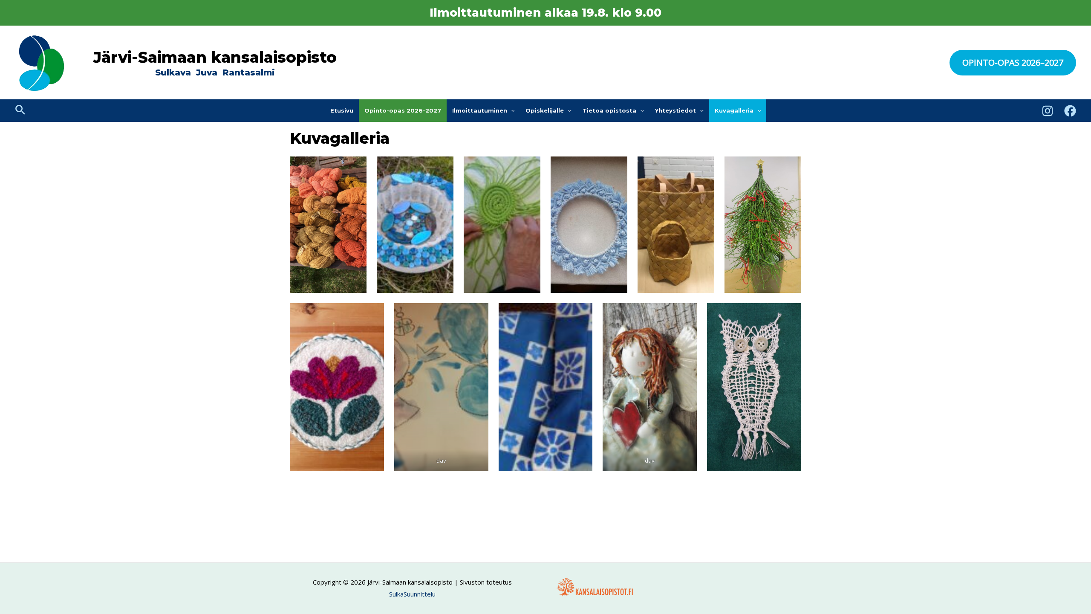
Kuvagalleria (734, 110)
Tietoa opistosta (609, 110)
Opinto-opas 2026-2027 (402, 110)
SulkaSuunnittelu (412, 594)
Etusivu (341, 110)
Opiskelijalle (544, 110)
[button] (1013, 62)
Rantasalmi (248, 72)
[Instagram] (1047, 111)
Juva (208, 72)
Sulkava (173, 72)
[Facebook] (1070, 111)
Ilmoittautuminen (479, 110)
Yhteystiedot (675, 110)
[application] (511, 110)
